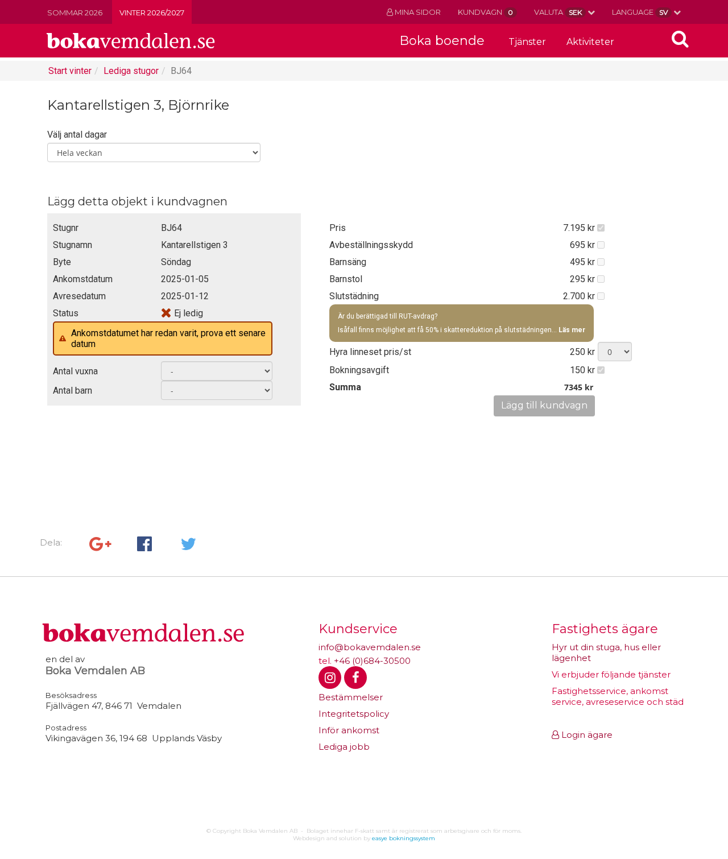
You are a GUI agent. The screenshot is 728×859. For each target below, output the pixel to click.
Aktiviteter (590, 41)
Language (640, 11)
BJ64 (181, 70)
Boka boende (442, 40)
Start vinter (70, 70)
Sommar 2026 (74, 12)
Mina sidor (417, 11)
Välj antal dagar (77, 134)
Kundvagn (485, 11)
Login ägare (586, 734)
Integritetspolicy (353, 713)
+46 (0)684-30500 (372, 660)
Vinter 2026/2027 (151, 12)
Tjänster (527, 41)
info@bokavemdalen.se (369, 647)
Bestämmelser (350, 697)
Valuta (558, 11)
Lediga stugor (131, 70)
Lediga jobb (344, 746)
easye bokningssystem (403, 838)
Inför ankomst (348, 730)
